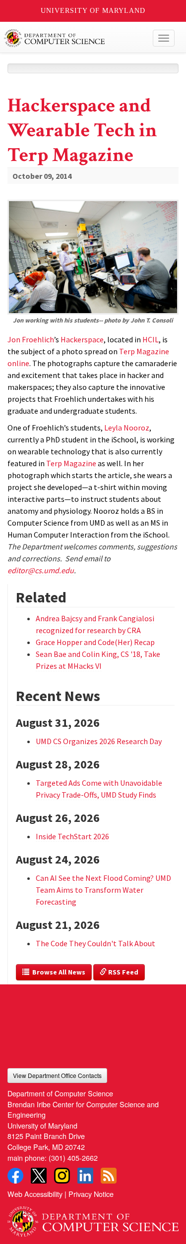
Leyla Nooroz (126, 428)
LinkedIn (85, 1176)
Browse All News (57, 972)
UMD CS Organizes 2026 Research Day (99, 741)
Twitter (39, 1176)
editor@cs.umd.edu (40, 570)
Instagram (62, 1176)
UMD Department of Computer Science (75, 38)
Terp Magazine (71, 463)
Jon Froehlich (30, 339)
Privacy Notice (91, 1194)
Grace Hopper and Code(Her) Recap (95, 642)
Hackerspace (82, 339)
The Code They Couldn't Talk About (95, 943)
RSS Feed (122, 972)
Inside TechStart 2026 (72, 836)
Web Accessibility (34, 1194)
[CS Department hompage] (93, 1218)
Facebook (15, 1176)
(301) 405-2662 (73, 1157)
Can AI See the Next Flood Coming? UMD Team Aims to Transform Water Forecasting (103, 890)
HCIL (150, 339)
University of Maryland (93, 10)
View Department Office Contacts (57, 1075)
